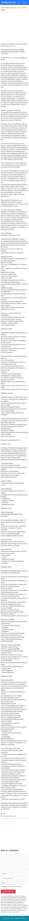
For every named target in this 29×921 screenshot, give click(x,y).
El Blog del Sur (9, 2)
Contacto (23, 918)
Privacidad (17, 918)
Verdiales (13, 46)
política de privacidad (14, 886)
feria (4, 813)
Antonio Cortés (11, 57)
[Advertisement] (14, 25)
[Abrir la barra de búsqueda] (18, 2)
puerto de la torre (11, 816)
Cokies (12, 918)
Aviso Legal (6, 918)
